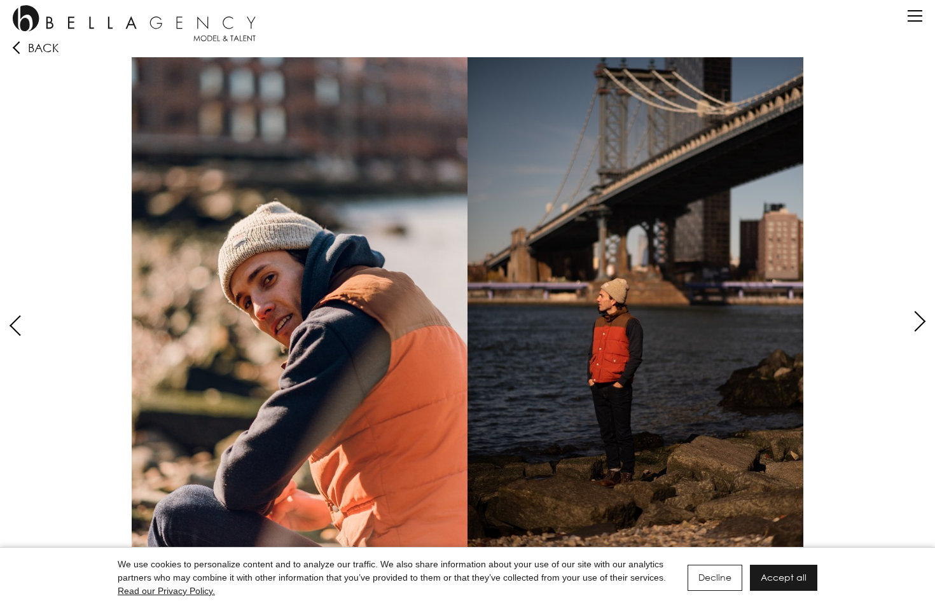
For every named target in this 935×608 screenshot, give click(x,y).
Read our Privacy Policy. (166, 591)
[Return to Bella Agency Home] (134, 23)
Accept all (784, 577)
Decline (714, 577)
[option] (467, 308)
